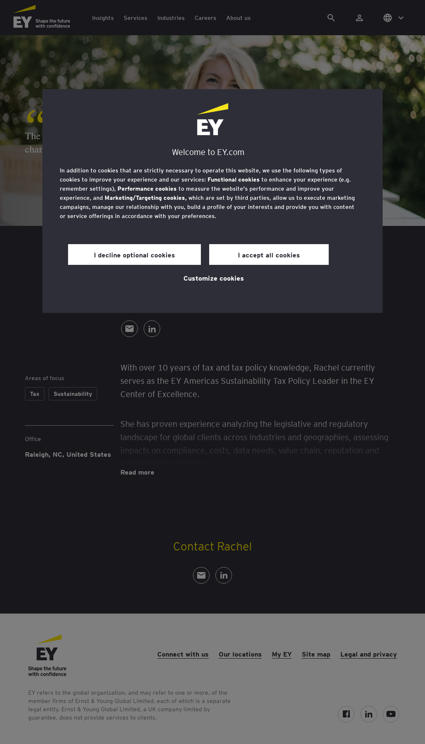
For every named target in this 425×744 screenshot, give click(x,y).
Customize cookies (213, 277)
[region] (212, 201)
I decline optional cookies (134, 254)
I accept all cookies (269, 254)
